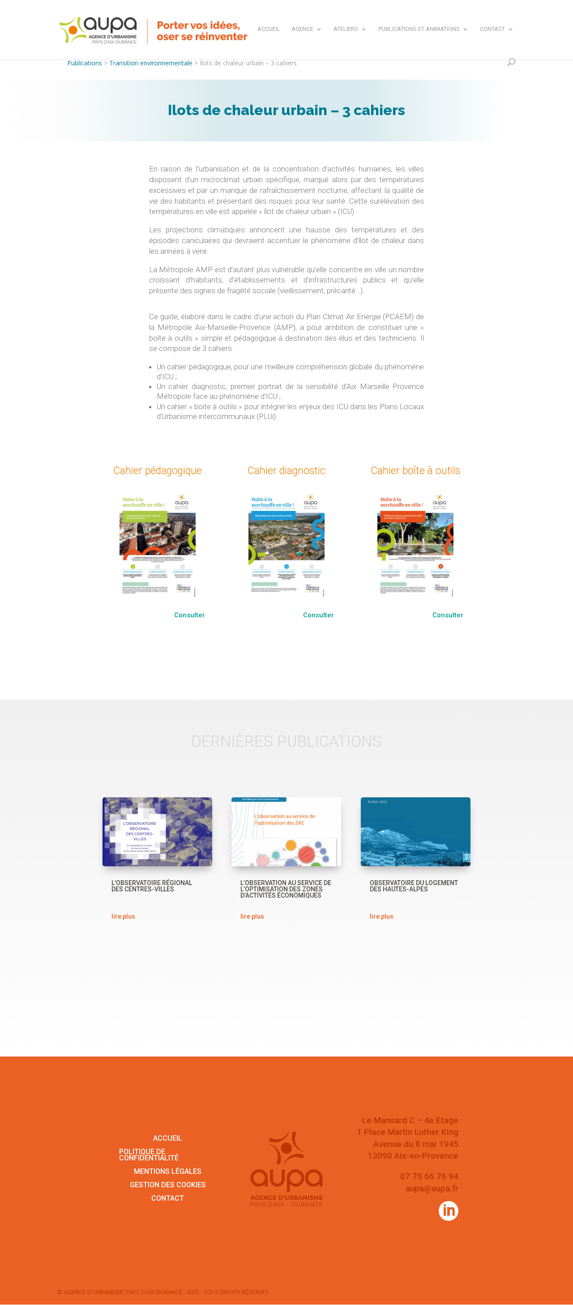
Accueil (268, 29)
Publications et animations (419, 29)
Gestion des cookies (168, 1185)
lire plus (123, 916)
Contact (492, 29)
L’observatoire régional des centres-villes (151, 886)
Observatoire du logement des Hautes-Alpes (414, 886)
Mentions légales (167, 1172)
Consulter (189, 615)
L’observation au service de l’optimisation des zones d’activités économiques (285, 889)
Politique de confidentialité (149, 1155)
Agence (302, 29)
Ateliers (346, 29)
